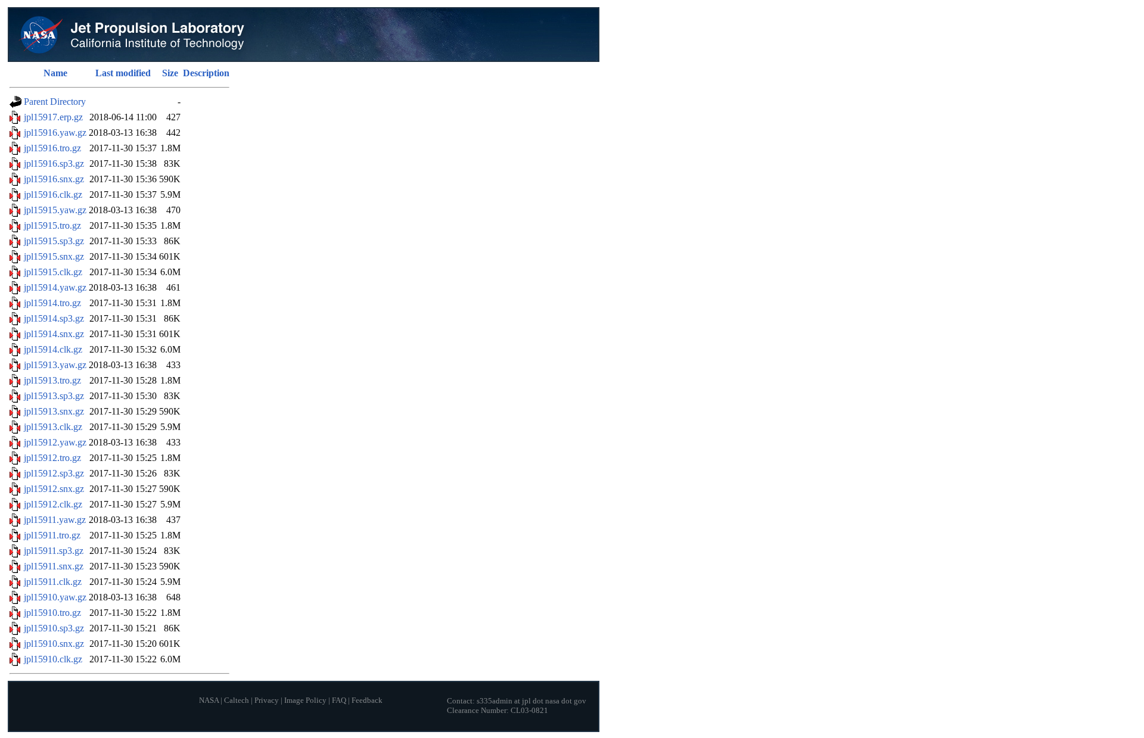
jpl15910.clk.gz (53, 659)
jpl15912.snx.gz (54, 489)
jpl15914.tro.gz (52, 303)
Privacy (266, 700)
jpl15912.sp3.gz (54, 473)
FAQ (339, 700)
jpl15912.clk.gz (53, 504)
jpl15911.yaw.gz (55, 520)
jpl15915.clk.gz (53, 272)
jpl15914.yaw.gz (55, 287)
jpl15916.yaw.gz (55, 132)
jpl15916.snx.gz (54, 179)
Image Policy (305, 700)
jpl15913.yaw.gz (55, 365)
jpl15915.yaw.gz (55, 210)
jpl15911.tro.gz (52, 535)
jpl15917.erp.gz (53, 117)
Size (170, 73)
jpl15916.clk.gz (53, 194)
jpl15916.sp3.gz (54, 163)
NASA (209, 700)
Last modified (123, 73)
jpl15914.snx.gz (54, 334)
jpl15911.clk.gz (53, 582)
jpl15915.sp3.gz (54, 241)
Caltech (236, 700)
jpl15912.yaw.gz (55, 442)
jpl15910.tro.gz (52, 613)
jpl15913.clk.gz (53, 427)
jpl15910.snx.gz (54, 644)
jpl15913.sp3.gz (54, 396)
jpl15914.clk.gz (53, 349)
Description (206, 73)
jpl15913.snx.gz (54, 411)
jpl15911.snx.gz (53, 566)
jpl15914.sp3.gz (54, 318)
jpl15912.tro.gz (52, 458)
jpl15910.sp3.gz (54, 628)
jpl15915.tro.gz (52, 225)
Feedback (367, 700)
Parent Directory (55, 101)
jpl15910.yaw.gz (55, 597)
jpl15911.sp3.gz (53, 551)
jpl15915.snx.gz (54, 256)
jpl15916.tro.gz (52, 148)
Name (55, 73)
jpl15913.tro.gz (52, 380)
